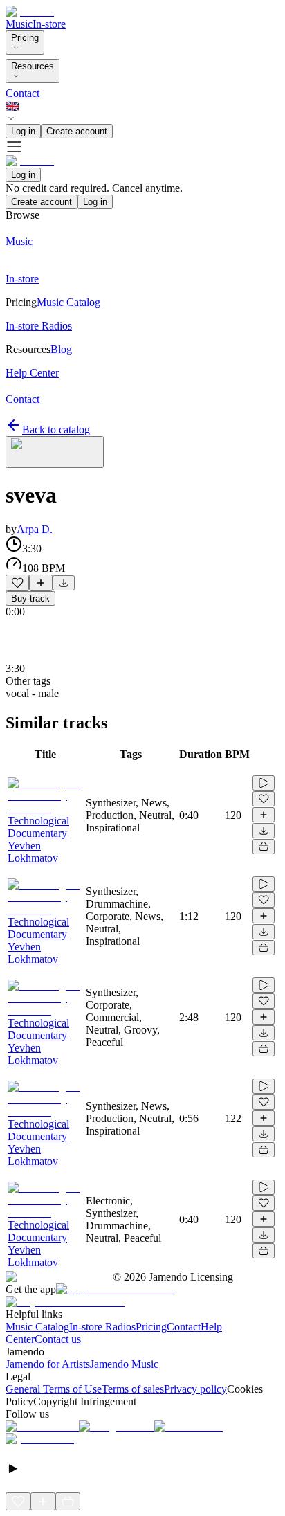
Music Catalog (37, 1327)
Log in (23, 131)
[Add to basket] (263, 846)
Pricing (25, 38)
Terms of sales (133, 1389)
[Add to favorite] (17, 583)
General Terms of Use (54, 1389)
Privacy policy (195, 1389)
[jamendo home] (30, 11)
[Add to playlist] (41, 583)
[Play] (55, 452)
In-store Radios (102, 1327)
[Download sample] (64, 582)
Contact (22, 93)
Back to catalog (56, 429)
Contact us (58, 1339)
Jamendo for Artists (48, 1364)
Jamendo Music (124, 1364)
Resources (32, 66)
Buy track (30, 598)
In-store (49, 24)
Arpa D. (35, 529)
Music (19, 24)
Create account (76, 131)
